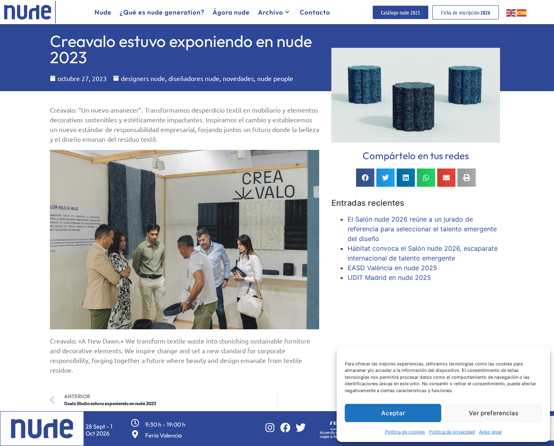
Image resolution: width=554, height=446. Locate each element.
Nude (103, 12)
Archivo (270, 12)
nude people (275, 78)
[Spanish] (522, 12)
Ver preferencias (493, 413)
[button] (365, 178)
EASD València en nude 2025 (392, 268)
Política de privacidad (452, 432)
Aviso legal (490, 432)
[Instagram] (270, 428)
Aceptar (393, 413)
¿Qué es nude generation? (162, 12)
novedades (238, 78)
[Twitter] (301, 428)
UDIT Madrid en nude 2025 (389, 277)
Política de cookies (405, 432)
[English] (511, 12)
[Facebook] (285, 428)
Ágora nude (231, 12)
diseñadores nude (193, 78)
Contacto (315, 12)
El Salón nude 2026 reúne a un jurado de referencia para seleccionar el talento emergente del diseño (422, 229)
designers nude (143, 78)
